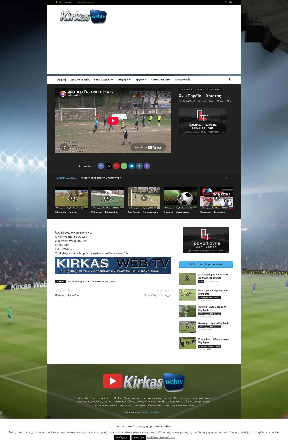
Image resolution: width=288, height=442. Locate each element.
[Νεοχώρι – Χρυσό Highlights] (187, 327)
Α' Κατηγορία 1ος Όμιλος (104, 281)
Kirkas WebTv (189, 101)
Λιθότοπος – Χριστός (66, 212)
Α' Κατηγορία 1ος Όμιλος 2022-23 (208, 89)
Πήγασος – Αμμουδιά (67, 295)
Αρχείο (140, 79)
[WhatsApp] (124, 166)
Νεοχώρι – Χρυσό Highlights (213, 323)
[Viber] (147, 166)
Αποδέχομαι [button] (122, 437)
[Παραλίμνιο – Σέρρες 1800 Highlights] (187, 295)
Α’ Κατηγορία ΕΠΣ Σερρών (209, 297)
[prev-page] (226, 178)
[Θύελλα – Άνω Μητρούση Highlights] (187, 311)
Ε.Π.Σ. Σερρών (102, 79)
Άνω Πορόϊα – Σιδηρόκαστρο (143, 212)
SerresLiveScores (161, 79)
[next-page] (231, 178)
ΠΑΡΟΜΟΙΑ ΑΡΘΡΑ (66, 178)
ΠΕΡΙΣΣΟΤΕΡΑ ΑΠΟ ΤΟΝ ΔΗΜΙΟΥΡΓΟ (101, 178)
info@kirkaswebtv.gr (151, 412)
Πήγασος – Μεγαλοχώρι (176, 212)
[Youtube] (230, 2)
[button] (229, 79)
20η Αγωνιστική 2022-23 (78, 281)
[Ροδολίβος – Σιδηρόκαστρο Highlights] (187, 343)
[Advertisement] (172, 16)
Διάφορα (123, 79)
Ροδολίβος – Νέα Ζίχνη (157, 295)
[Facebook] (225, 2)
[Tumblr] (139, 166)
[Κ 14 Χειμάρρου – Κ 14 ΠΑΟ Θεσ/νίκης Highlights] (187, 279)
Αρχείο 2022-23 (186, 89)
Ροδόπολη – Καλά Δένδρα (104, 212)
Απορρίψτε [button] (139, 437)
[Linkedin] (131, 166)
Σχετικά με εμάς (80, 79)
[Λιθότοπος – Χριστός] (71, 198)
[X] (108, 166)
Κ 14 (201, 281)
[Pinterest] (116, 166)
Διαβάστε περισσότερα (161, 437)
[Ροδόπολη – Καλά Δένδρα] (107, 198)
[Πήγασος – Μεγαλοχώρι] (180, 198)
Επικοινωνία (182, 79)
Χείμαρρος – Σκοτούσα (212, 212)
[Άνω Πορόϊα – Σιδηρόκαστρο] (144, 198)
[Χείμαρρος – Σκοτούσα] (216, 198)
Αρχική (61, 79)
